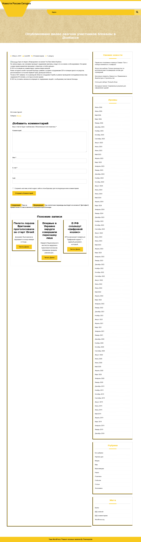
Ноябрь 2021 (99, 315)
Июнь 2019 (98, 410)
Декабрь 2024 (99, 174)
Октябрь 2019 (99, 394)
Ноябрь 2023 (99, 221)
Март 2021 (98, 327)
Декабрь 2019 (99, 386)
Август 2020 (99, 355)
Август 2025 (99, 143)
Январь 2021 (99, 335)
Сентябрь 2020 (100, 351)
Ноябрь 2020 (99, 343)
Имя (14, 157)
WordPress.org (99, 519)
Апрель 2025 (99, 158)
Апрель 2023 (99, 249)
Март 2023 (98, 253)
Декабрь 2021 (99, 311)
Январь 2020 (99, 382)
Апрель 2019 (99, 418)
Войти (97, 508)
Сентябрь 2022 (100, 276)
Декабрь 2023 (99, 217)
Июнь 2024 (98, 194)
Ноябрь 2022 (99, 268)
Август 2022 (99, 280)
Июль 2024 (98, 190)
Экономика (98, 488)
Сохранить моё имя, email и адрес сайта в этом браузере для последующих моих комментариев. (47, 188)
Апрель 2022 (99, 296)
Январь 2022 (99, 308)
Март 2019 (98, 422)
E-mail (14, 168)
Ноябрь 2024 (99, 178)
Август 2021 (99, 319)
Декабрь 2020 (99, 339)
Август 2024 (99, 186)
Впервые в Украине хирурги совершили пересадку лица (49, 230)
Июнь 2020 (98, 363)
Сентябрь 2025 (100, 139)
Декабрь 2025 (99, 127)
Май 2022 (98, 292)
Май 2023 (98, 245)
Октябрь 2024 (99, 182)
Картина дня (99, 457)
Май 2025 (98, 154)
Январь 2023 (99, 260)
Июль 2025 (98, 146)
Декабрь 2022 (99, 264)
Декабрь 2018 (99, 433)
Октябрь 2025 (99, 135)
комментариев (101, 516)
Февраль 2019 (99, 425)
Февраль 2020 (99, 378)
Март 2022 (98, 300)
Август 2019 (99, 402)
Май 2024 (98, 198)
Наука (97, 472)
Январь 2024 (99, 213)
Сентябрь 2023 (100, 229)
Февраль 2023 (99, 256)
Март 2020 (98, 374)
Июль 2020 (98, 359)
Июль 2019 (98, 406)
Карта (54, 12)
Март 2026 (98, 119)
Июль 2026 (98, 107)
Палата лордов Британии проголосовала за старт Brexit (24, 228)
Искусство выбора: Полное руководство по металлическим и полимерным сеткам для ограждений (109, 70)
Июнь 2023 (98, 241)
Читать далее (24, 247)
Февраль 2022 (99, 304)
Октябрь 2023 (99, 225)
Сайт (14, 178)
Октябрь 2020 (99, 347)
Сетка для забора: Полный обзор (106, 82)
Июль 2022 (98, 284)
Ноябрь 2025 (99, 131)
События (98, 480)
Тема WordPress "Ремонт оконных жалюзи (64, 539)
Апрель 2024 (99, 201)
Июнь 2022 (98, 288)
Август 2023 (99, 233)
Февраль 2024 (99, 209)
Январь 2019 (99, 429)
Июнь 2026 (98, 111)
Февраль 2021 (99, 331)
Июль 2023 (98, 237)
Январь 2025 (99, 170)
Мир (96, 465)
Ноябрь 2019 (99, 390)
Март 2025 (98, 162)
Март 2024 (98, 205)
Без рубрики (99, 453)
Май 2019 (98, 414)
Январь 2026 (99, 123)
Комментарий (16, 130)
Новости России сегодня (16, 3)
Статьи (97, 484)
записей (99, 512)
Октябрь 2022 (99, 272)
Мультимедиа (99, 468)
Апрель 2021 (99, 323)
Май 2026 (98, 115)
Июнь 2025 (98, 150)
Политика (98, 476)
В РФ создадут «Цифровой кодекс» (75, 228)
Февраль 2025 (99, 166)
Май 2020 (98, 366)
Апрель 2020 (99, 370)
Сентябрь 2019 (100, 398)
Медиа (19, 116)
